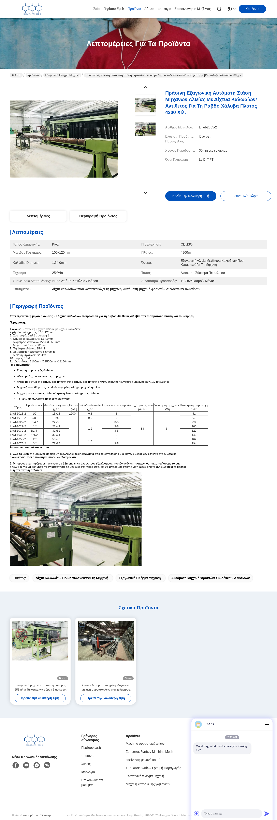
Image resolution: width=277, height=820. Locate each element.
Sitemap (45, 815)
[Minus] (266, 724)
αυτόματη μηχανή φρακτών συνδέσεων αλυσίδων (210, 578)
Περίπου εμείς (114, 9)
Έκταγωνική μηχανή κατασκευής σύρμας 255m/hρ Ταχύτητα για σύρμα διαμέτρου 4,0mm (40, 687)
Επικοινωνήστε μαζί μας (192, 9)
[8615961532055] (36, 765)
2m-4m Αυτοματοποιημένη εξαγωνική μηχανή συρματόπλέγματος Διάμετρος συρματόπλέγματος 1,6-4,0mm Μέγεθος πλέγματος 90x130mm (105, 687)
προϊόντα (134, 9)
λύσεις (149, 9)
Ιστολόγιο (164, 9)
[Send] (267, 813)
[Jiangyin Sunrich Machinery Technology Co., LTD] (32, 9)
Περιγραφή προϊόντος (98, 216)
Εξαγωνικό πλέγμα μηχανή (62, 75)
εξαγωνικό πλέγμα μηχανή (140, 578)
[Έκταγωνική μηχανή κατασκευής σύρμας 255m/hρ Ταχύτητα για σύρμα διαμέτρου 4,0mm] (40, 650)
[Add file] (197, 813)
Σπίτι (96, 9)
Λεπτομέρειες (38, 216)
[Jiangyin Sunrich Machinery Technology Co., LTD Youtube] (26, 765)
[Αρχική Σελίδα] (34, 745)
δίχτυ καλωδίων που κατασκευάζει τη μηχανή (72, 578)
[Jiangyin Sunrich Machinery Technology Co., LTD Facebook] (15, 765)
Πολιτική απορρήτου (25, 815)
